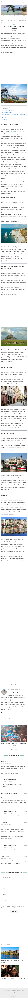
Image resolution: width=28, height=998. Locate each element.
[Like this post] (11, 684)
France (14, 20)
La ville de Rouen (7, 116)
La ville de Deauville (7, 117)
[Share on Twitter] (14, 685)
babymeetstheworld (15, 690)
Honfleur (5, 119)
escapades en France (20, 560)
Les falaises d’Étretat (7, 112)
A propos (14, 992)
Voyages (8, 20)
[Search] (26, 2)
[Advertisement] (14, 69)
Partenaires (13, 990)
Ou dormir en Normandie (8, 110)
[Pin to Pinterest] (15, 684)
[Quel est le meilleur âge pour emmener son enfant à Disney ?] (14, 733)
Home (2, 20)
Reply (25, 761)
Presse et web (20, 990)
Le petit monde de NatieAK (9, 793)
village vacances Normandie (18, 131)
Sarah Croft (5, 856)
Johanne (4, 822)
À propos (6, 990)
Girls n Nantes (6, 761)
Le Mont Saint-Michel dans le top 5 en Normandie (14, 114)
